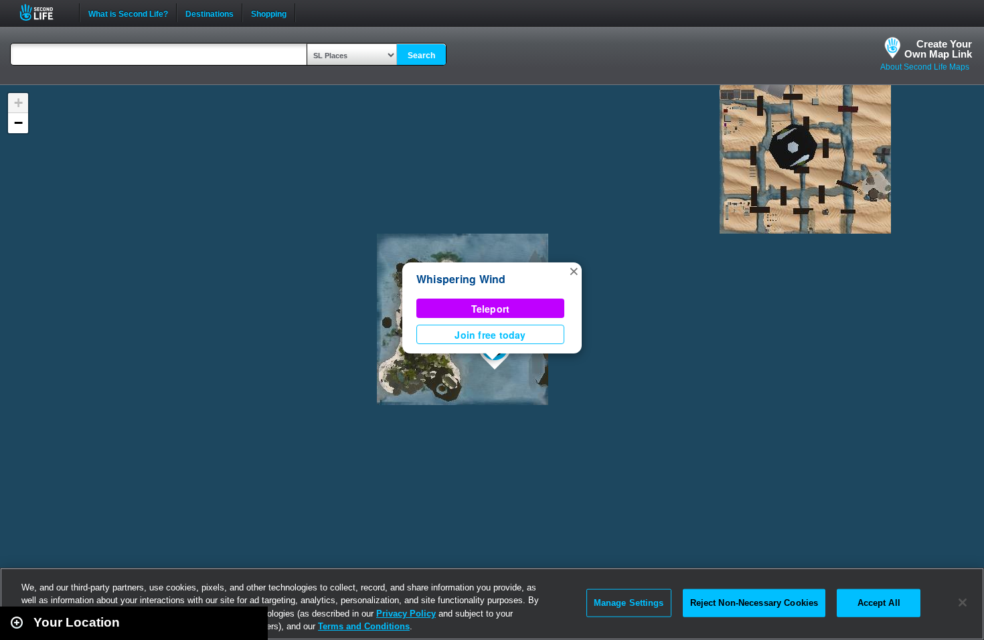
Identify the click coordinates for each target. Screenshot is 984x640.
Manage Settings (629, 603)
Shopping (268, 12)
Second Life (44, 12)
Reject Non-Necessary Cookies (754, 603)
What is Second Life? (128, 12)
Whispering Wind (461, 279)
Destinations (209, 12)
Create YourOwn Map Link (938, 49)
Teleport (490, 308)
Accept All (878, 603)
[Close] (962, 602)
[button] (574, 270)
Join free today (490, 334)
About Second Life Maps (924, 67)
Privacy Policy (406, 614)
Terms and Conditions (364, 626)
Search (421, 55)
